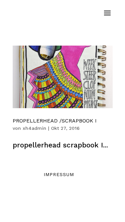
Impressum (59, 174)
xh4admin (34, 128)
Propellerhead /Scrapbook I (55, 120)
